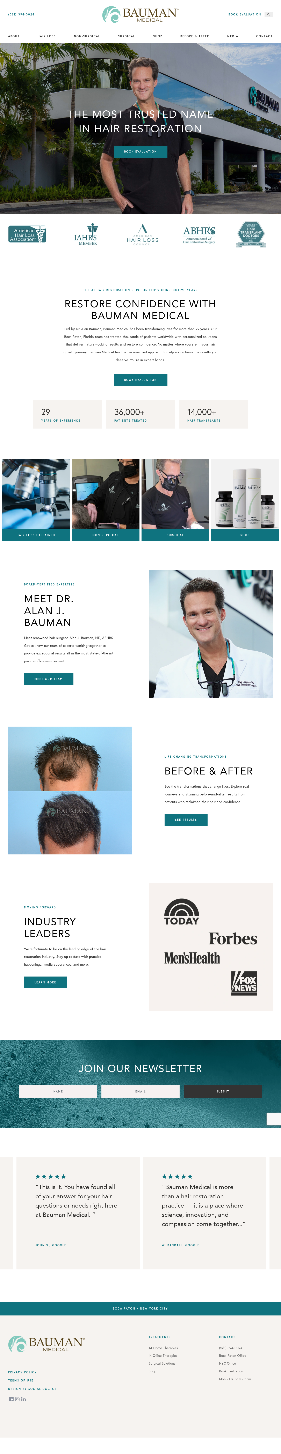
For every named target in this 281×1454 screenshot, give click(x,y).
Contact (264, 36)
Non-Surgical (87, 36)
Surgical (126, 36)
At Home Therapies (163, 1348)
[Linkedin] (23, 1399)
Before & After (194, 36)
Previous (23, 1215)
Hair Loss (47, 36)
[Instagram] (17, 1399)
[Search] (269, 14)
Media (232, 36)
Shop (158, 36)
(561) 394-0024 (21, 14)
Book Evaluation (245, 14)
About (14, 36)
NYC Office (227, 1363)
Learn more (45, 982)
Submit (222, 1091)
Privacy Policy (22, 1372)
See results (186, 819)
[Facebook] (11, 1399)
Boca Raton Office (232, 1355)
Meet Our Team (49, 679)
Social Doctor (42, 1388)
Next (274, 1215)
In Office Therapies (163, 1355)
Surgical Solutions (162, 1363)
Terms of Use (21, 1380)
